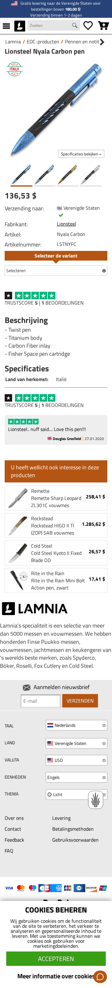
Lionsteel (66, 223)
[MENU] (6, 25)
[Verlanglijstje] (88, 25)
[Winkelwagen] (103, 25)
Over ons (14, 818)
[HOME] (20, 25)
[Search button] (75, 26)
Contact (13, 829)
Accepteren (56, 958)
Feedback (14, 840)
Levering (61, 818)
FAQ (9, 850)
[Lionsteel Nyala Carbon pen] (56, 109)
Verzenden (80, 700)
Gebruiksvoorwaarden (75, 840)
